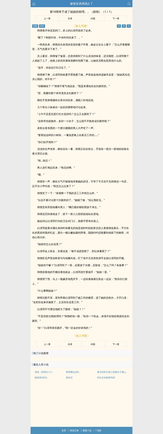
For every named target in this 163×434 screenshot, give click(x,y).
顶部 (99, 430)
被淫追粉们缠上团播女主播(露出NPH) (115, 371)
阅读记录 (74, 430)
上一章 (47, 18)
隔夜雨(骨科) (41, 377)
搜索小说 (87, 430)
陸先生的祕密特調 (106, 377)
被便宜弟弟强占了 (81, 3)
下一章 (116, 18)
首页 (64, 430)
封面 (93, 18)
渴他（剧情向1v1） (44, 371)
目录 (70, 18)
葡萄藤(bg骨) (72, 371)
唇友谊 (69, 377)
